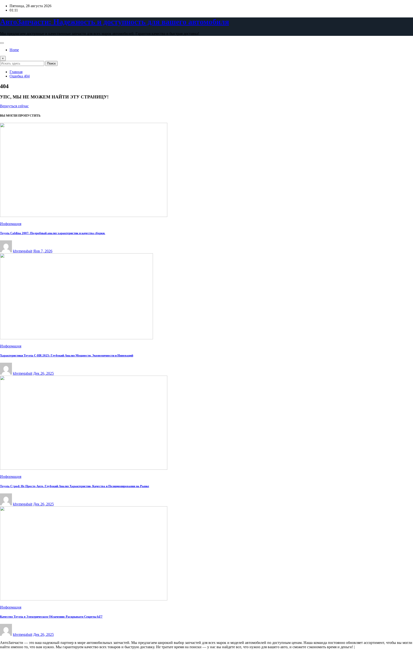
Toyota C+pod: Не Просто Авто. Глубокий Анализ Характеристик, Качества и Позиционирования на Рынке (74, 486)
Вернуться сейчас (14, 106)
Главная (16, 72)
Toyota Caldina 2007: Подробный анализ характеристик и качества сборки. (52, 233)
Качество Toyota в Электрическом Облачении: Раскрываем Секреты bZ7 (51, 616)
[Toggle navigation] (2, 43)
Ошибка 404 (20, 76)
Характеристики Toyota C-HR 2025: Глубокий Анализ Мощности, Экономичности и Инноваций (66, 355)
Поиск (51, 63)
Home (14, 50)
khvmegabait (22, 251)
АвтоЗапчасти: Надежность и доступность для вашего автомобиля (114, 21)
